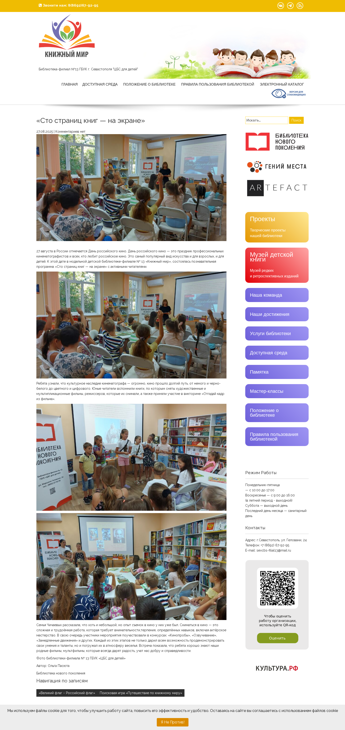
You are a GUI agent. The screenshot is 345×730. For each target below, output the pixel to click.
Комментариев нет (70, 131)
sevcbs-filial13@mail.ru (274, 550)
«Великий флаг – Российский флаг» (67, 693)
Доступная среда (100, 84)
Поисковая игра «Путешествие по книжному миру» (141, 693)
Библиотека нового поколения (60, 673)
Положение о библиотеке (149, 84)
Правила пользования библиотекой (217, 84)
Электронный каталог (282, 84)
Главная (69, 84)
